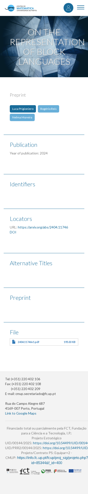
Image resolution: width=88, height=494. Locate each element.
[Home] (20, 8)
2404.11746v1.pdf (28, 342)
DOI (13, 232)
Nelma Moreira (22, 117)
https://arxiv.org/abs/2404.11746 (43, 227)
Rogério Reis (48, 109)
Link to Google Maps (20, 413)
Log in (68, 8)
